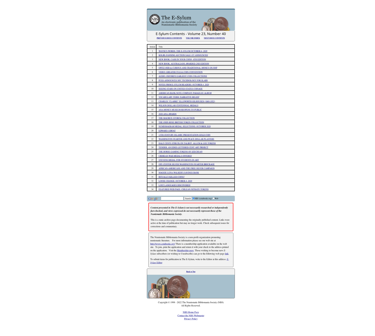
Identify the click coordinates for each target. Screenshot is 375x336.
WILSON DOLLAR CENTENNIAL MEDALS (178, 105)
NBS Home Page (191, 312)
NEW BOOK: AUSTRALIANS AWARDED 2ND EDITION (184, 63)
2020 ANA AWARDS (168, 113)
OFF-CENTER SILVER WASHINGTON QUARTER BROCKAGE (187, 164)
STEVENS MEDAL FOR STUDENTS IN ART (179, 159)
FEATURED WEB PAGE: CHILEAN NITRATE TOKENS (184, 189)
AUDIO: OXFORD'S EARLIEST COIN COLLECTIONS (183, 76)
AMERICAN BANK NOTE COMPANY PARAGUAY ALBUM (185, 92)
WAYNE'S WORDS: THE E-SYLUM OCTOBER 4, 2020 (183, 51)
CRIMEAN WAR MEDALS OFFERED (175, 155)
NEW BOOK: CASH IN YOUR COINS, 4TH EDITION (182, 59)
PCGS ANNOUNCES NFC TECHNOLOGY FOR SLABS (183, 80)
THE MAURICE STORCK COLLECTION (177, 118)
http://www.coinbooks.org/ (162, 243)
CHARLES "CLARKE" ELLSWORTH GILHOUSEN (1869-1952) (187, 101)
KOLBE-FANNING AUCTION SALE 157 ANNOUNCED (183, 55)
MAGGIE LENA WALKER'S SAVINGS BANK (179, 172)
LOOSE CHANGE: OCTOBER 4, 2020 (175, 180)
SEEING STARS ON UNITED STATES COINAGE (181, 88)
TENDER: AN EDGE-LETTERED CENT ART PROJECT (183, 147)
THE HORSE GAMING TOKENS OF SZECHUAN (180, 151)
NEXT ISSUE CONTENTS (214, 38)
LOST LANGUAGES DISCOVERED (174, 185)
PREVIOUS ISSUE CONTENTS (169, 38)
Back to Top (190, 271)
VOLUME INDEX (193, 38)
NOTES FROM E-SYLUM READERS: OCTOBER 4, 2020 (184, 84)
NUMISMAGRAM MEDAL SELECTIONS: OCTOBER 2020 (185, 126)
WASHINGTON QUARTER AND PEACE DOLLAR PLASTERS (186, 139)
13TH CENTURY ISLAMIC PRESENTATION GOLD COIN (184, 134)
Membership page (185, 250)
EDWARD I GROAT (167, 130)
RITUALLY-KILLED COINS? (172, 176)
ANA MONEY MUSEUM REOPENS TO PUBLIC (180, 109)
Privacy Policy (191, 318)
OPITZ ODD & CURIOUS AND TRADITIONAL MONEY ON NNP (188, 67)
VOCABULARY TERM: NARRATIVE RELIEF (179, 97)
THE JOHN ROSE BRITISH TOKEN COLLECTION (181, 122)
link (227, 253)
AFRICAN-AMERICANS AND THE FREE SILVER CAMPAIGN (187, 168)
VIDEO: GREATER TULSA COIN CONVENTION (181, 72)
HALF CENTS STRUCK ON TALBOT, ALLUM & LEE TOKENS (187, 143)
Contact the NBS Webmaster (191, 315)
